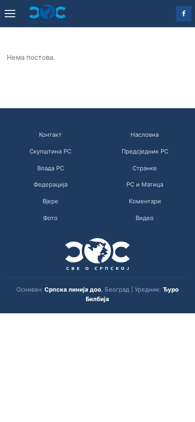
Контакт (50, 134)
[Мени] (10, 13)
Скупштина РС (50, 151)
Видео (145, 217)
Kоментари (145, 201)
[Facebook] (183, 13)
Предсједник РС (145, 151)
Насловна (145, 134)
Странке (144, 168)
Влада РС (50, 168)
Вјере (50, 201)
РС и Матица (145, 184)
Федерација (51, 184)
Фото (50, 217)
